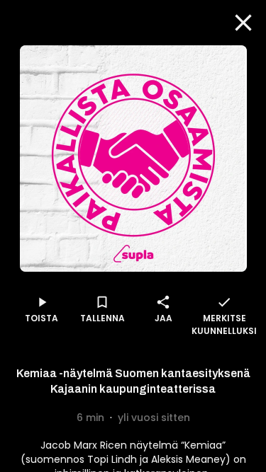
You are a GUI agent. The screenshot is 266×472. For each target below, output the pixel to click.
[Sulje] (243, 22)
